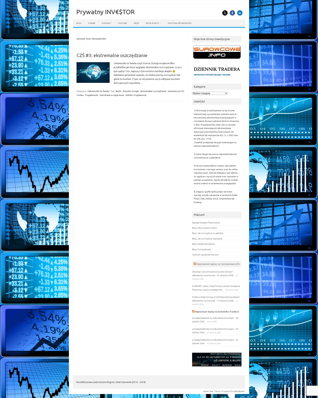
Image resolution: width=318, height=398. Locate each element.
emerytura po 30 (176, 91)
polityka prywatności (179, 23)
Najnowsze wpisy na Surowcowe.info (218, 263)
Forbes (80, 95)
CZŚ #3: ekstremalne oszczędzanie (112, 55)
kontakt (106, 23)
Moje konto (152, 23)
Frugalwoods (91, 95)
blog (78, 23)
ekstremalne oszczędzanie (153, 91)
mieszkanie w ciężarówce (112, 95)
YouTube (122, 23)
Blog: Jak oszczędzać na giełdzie (207, 233)
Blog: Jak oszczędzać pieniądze (207, 238)
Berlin (118, 91)
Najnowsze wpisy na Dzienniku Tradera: (217, 311)
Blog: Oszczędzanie (201, 249)
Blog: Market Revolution (203, 244)
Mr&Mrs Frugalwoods (136, 95)
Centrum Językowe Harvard (205, 254)
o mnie (91, 23)
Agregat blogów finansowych (206, 222)
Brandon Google (131, 91)
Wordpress (239, 391)
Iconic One (208, 391)
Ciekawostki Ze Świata (98, 91)
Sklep (136, 23)
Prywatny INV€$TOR (105, 11)
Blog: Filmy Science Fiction (204, 228)
